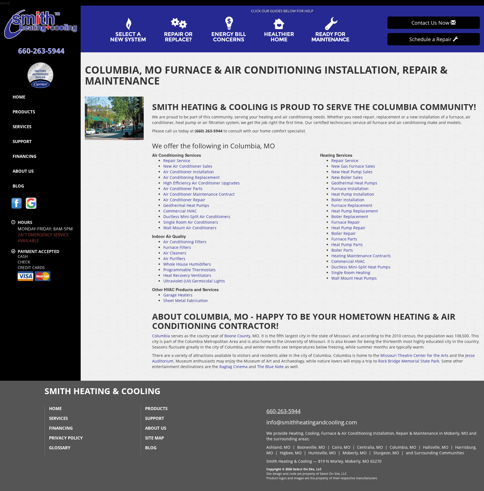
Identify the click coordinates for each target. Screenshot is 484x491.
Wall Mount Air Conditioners (190, 227)
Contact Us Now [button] (431, 22)
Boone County (237, 335)
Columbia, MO (403, 447)
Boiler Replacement (349, 216)
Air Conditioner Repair (184, 199)
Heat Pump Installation (352, 194)
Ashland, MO (278, 447)
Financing (24, 156)
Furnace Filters (177, 247)
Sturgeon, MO (386, 452)
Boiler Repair (343, 233)
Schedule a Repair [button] (431, 39)
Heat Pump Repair (348, 227)
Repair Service (176, 160)
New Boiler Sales (347, 177)
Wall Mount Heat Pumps (354, 278)
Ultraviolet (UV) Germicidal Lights (194, 281)
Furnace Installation (350, 188)
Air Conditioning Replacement (191, 177)
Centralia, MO (370, 447)
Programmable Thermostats (189, 269)
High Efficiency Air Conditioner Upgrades (201, 183)
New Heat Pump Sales (352, 171)
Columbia (161, 335)
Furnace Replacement (351, 205)
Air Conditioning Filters (184, 241)
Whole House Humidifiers (187, 264)
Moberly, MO (355, 452)
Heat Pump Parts (347, 244)
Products (24, 111)
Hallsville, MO (435, 447)
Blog (18, 186)
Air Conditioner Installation (188, 171)
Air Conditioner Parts (183, 188)
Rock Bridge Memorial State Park (408, 361)
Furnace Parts (344, 239)
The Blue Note (270, 366)
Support (22, 141)
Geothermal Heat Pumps (186, 205)
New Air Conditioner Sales (187, 166)
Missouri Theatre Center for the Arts (414, 355)
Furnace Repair (345, 222)
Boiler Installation (347, 199)
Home (19, 97)
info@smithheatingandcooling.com (311, 422)
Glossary (59, 447)
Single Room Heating (350, 272)
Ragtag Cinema (233, 366)
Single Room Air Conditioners (190, 222)
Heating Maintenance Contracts (361, 255)
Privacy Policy (66, 438)
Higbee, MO (291, 452)
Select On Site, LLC (307, 469)
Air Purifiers (174, 258)
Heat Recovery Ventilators (187, 275)
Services (22, 126)
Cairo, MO (341, 447)
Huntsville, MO (322, 452)
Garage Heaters (177, 295)
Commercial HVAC (180, 211)
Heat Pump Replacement (354, 211)
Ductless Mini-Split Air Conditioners (196, 216)
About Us (23, 171)
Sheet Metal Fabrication (185, 300)
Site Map (154, 438)
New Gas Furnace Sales (353, 166)
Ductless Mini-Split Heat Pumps (360, 267)
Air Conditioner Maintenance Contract (199, 194)
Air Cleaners (174, 253)
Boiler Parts (342, 250)
